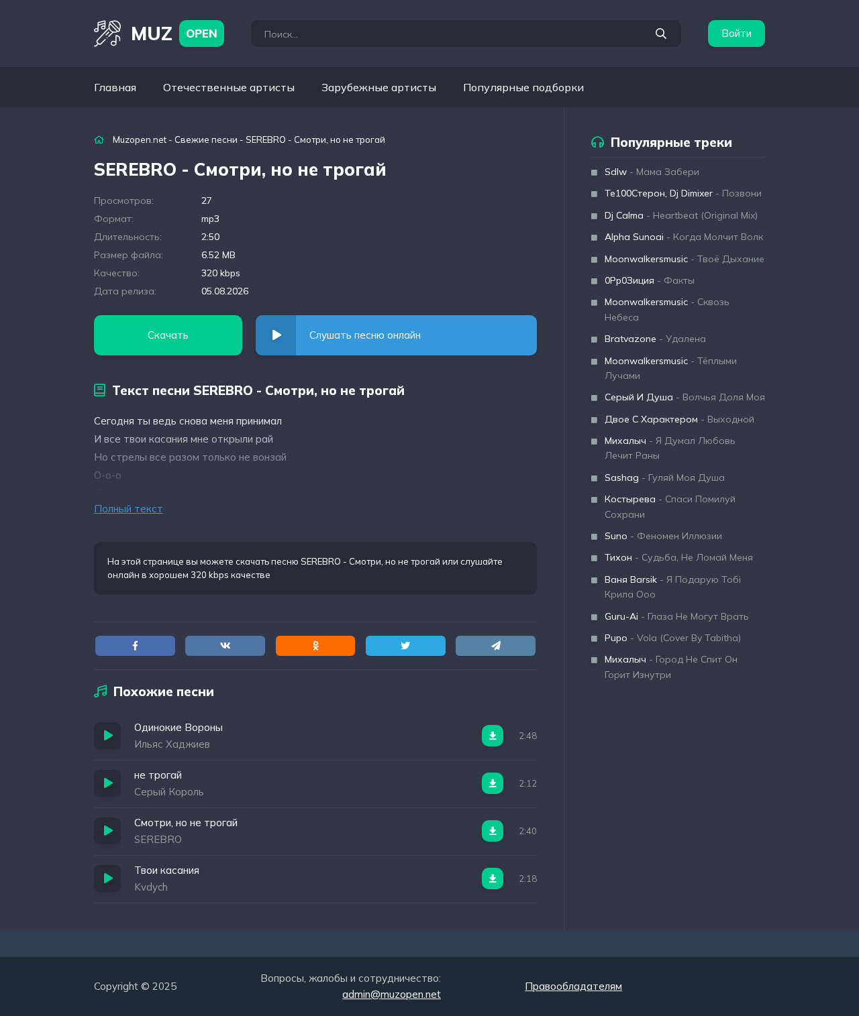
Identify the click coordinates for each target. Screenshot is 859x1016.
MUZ (174, 33)
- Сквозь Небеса (667, 309)
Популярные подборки (523, 87)
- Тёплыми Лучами (671, 368)
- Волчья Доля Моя (685, 397)
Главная (115, 87)
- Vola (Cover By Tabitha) (673, 638)
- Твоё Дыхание (684, 259)
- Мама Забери (652, 172)
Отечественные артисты (229, 87)
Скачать (168, 335)
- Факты (650, 280)
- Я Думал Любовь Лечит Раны (670, 448)
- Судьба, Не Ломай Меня (679, 557)
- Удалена (655, 339)
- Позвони (683, 193)
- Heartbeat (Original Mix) (681, 215)
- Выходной (679, 419)
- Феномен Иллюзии (663, 536)
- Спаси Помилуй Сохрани (670, 506)
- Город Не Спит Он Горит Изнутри (671, 666)
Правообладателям (573, 986)
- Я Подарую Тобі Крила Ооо (673, 586)
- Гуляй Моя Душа (665, 477)
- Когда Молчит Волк (684, 237)
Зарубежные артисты (378, 87)
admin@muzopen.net (391, 994)
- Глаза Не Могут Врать (677, 616)
